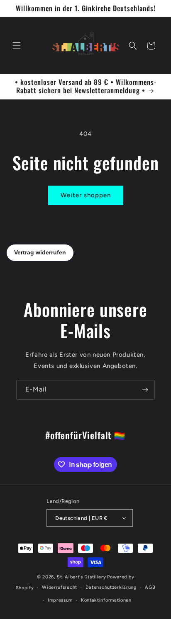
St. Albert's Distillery (81, 577)
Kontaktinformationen (106, 600)
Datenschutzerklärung (111, 587)
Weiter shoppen (86, 195)
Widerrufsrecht (59, 587)
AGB (150, 587)
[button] (16, 45)
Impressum (60, 600)
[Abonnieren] (145, 389)
